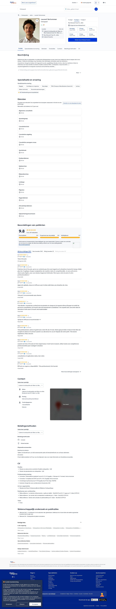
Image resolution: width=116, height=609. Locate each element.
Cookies (97, 605)
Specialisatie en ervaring (32, 48)
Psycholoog (51, 584)
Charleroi (32, 579)
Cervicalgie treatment (63, 535)
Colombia (76, 593)
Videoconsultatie (100, 586)
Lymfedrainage (51, 535)
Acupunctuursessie (35, 535)
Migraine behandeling (23, 535)
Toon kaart (66, 404)
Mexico (71, 593)
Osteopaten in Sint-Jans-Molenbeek (42, 528)
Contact (59, 48)
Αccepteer (35, 604)
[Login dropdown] (96, 2)
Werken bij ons (99, 576)
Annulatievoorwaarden (67, 457)
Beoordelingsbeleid (24, 244)
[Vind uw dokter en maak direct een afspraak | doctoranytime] (18, 15)
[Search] (96, 9)
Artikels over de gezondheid (76, 579)
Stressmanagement (75, 535)
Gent (31, 578)
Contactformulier (100, 575)
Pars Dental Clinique (44, 551)
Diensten (44, 48)
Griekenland (63, 593)
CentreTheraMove (33, 551)
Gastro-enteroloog (52, 585)
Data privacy (99, 581)
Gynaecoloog (51, 586)
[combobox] (40, 9)
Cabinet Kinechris (22, 551)
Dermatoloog (51, 575)
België (67, 593)
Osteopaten (24, 15)
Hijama (44, 535)
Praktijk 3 (83, 20)
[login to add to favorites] (37, 20)
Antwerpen (32, 576)
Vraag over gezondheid (75, 581)
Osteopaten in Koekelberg (73, 528)
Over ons (98, 582)
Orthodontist (51, 579)
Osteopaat (44, 21)
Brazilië (90, 593)
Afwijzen (22, 604)
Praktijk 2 (76, 20)
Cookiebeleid (13, 600)
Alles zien (61, 29)
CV (79, 48)
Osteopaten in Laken (58, 528)
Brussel (32, 575)
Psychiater (50, 578)
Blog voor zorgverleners (101, 579)
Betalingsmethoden (70, 48)
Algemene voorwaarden (89, 605)
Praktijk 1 (70, 20)
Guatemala (85, 593)
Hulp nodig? (98, 584)
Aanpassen (9, 604)
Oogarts (50, 576)
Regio (71, 576)
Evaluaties (52, 48)
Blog (97, 578)
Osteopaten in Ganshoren (24, 528)
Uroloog (50, 588)
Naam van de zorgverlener (76, 575)
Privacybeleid (104, 605)
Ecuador (81, 593)
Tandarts (50, 582)
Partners (98, 585)
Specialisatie (73, 578)
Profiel (20, 48)
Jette (31, 15)
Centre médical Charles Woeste (60, 551)
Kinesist (50, 581)
